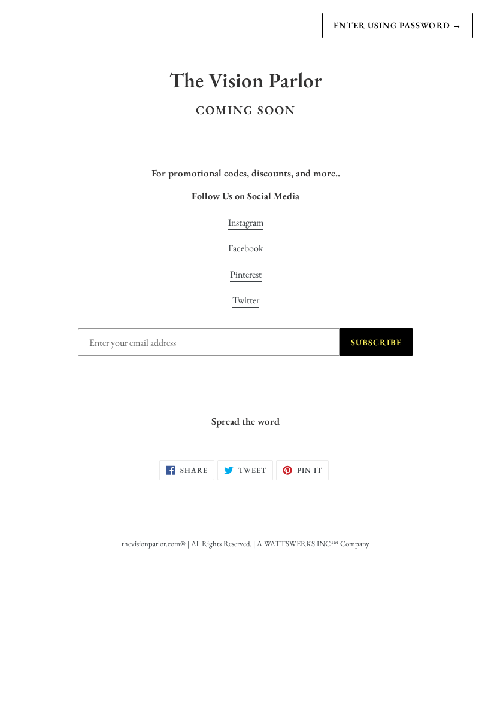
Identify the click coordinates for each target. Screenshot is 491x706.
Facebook (245, 248)
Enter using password (398, 25)
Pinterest (246, 274)
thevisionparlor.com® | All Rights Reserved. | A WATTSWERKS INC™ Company (245, 543)
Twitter (245, 300)
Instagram (245, 222)
